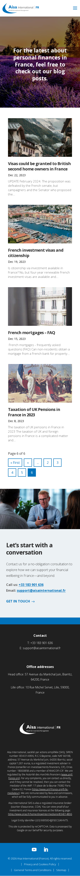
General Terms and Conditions (32, 870)
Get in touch (18, 601)
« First (15, 462)
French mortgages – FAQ (31, 332)
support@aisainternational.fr (41, 590)
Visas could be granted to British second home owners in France (39, 166)
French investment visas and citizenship (35, 252)
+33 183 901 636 (31, 584)
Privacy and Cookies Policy (40, 864)
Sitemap (61, 870)
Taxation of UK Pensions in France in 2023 (34, 412)
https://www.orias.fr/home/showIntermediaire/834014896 (40, 814)
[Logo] (20, 12)
